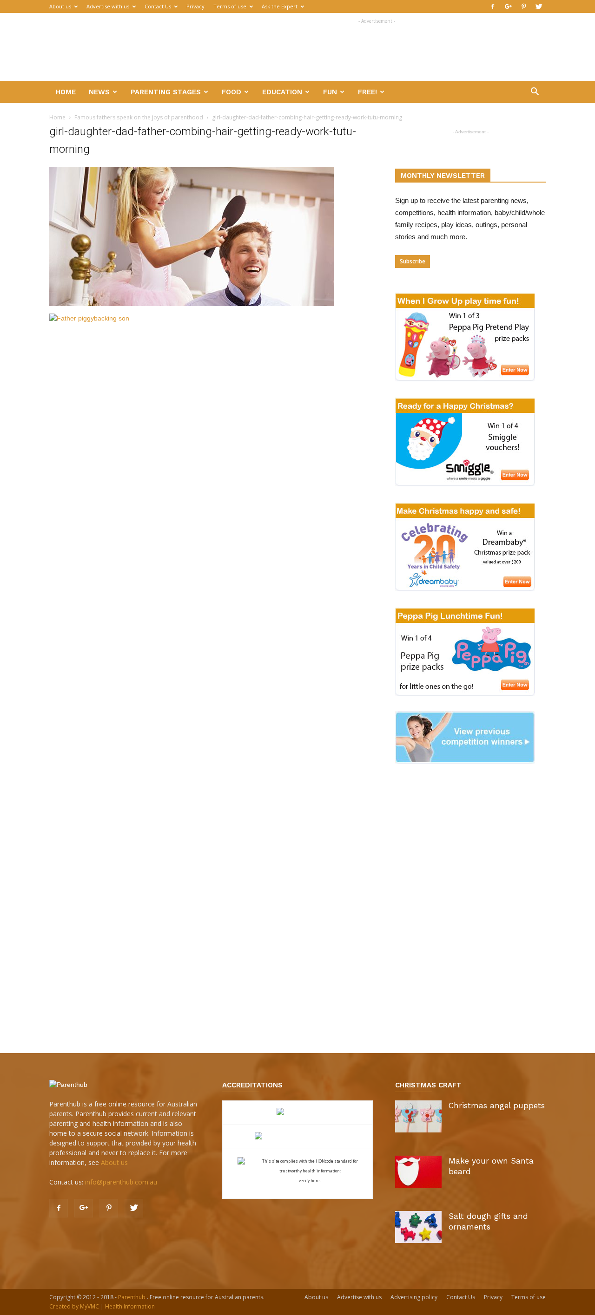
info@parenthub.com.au (121, 1182)
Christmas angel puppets (497, 1105)
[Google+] (508, 6)
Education (282, 92)
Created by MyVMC (74, 1306)
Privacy (195, 6)
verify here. (310, 1180)
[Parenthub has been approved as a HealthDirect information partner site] (297, 1112)
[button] (534, 92)
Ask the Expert (280, 6)
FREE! (367, 92)
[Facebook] (493, 6)
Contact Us (158, 6)
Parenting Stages (166, 92)
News (99, 92)
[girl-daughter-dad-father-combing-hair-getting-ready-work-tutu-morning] (191, 303)
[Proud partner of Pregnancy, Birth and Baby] (297, 1136)
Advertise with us (107, 6)
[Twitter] (539, 6)
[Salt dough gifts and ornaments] (418, 1227)
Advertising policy (413, 1297)
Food (231, 92)
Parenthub (132, 1297)
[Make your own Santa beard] (418, 1172)
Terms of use (229, 6)
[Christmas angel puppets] (418, 1116)
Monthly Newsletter (443, 175)
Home (66, 92)
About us (60, 6)
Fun (330, 92)
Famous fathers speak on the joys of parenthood (138, 117)
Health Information (130, 1306)
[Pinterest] (523, 6)
